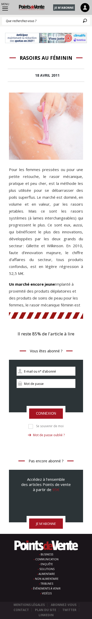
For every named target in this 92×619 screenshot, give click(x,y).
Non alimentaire (47, 579)
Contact (21, 610)
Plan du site (45, 610)
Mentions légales (29, 605)
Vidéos (47, 593)
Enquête (47, 564)
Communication (47, 559)
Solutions (46, 569)
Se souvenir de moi (50, 426)
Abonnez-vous (63, 605)
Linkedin (46, 615)
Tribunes (47, 583)
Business (47, 554)
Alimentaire (47, 574)
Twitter (69, 610)
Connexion (46, 413)
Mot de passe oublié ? (49, 435)
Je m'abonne (64, 7)
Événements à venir (47, 588)
